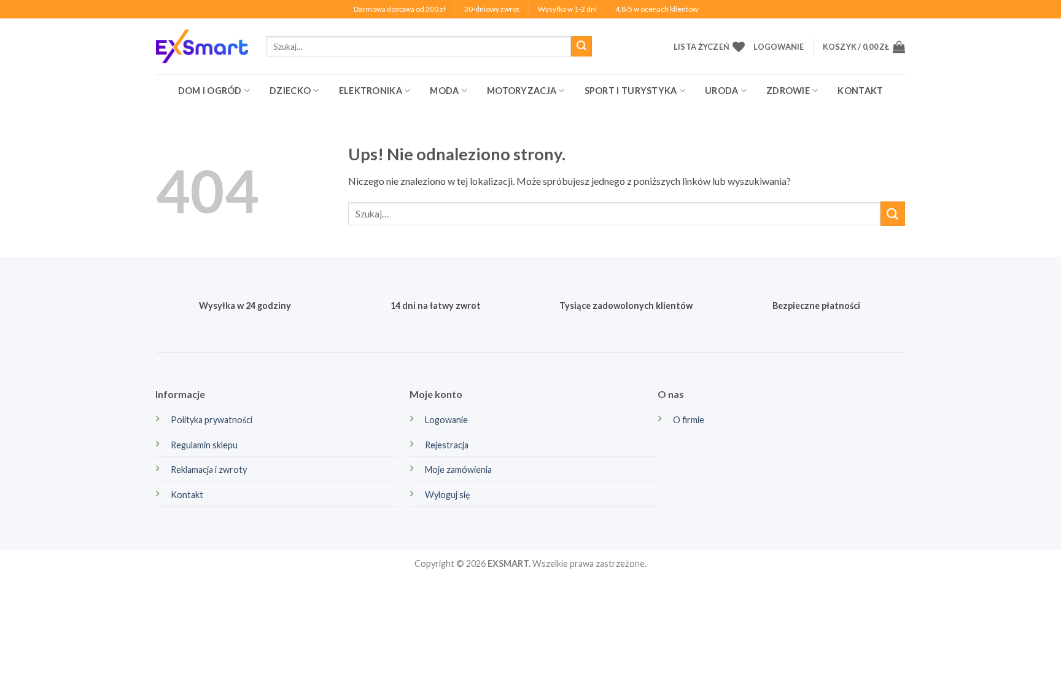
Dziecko (290, 90)
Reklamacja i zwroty (209, 469)
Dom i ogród (210, 90)
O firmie (688, 420)
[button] (778, 47)
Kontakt (860, 90)
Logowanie (446, 420)
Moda (444, 90)
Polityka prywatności (211, 420)
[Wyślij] (581, 46)
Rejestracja (446, 445)
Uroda (721, 90)
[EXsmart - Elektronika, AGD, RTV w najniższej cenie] (202, 46)
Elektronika (370, 90)
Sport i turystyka (631, 90)
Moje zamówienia (458, 469)
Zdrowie (788, 90)
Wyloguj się (447, 494)
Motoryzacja (521, 90)
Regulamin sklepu (204, 445)
